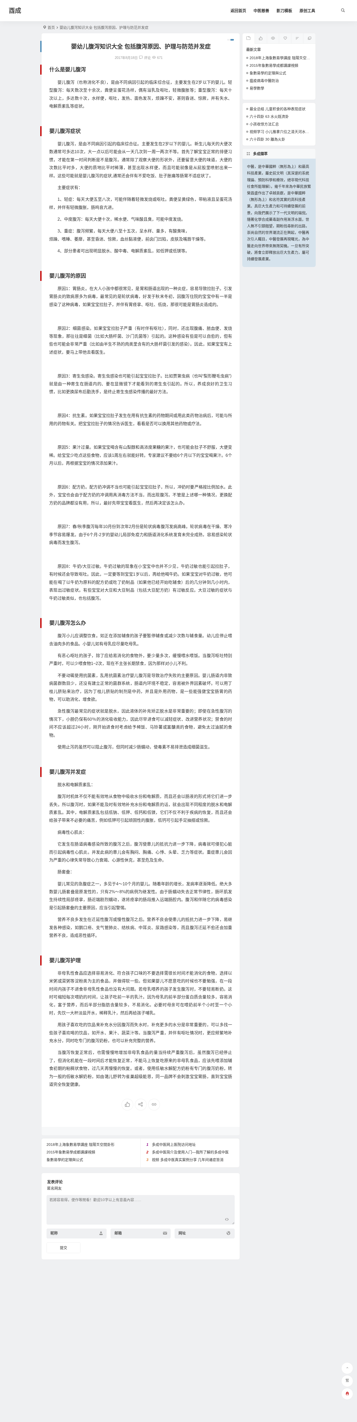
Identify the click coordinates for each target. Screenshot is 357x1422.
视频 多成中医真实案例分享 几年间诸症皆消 (187, 1160)
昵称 (54, 1233)
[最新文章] (249, 38)
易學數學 (257, 88)
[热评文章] (285, 38)
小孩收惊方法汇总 (264, 124)
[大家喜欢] (261, 38)
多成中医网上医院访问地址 (174, 1144)
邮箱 (118, 1233)
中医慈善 (261, 10)
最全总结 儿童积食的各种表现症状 (278, 109)
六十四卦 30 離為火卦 (267, 139)
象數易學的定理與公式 (65, 1160)
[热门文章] (273, 38)
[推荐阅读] (309, 38)
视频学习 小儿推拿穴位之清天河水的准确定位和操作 (292, 132)
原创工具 (307, 10)
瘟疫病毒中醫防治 (264, 81)
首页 (51, 27)
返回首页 (238, 10)
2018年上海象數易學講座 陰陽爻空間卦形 (80, 1144)
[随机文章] (297, 38)
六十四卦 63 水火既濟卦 (269, 116)
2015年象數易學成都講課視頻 (71, 1152)
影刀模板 (284, 10)
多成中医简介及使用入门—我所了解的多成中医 (190, 1152)
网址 (182, 1233)
